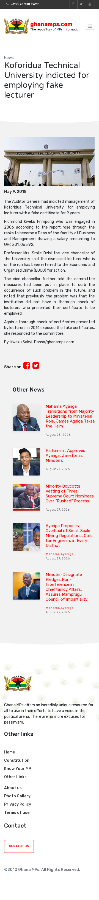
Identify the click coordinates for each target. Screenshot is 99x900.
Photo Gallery (17, 796)
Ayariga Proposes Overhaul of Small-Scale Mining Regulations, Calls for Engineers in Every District (69, 535)
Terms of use (16, 812)
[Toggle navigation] (90, 26)
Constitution (16, 760)
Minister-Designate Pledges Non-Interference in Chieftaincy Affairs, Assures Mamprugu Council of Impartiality (66, 587)
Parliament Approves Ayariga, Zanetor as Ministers (65, 455)
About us (13, 788)
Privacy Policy (17, 804)
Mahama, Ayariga (59, 554)
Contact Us (19, 846)
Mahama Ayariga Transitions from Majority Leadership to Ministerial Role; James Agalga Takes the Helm (70, 416)
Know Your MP (17, 768)
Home (9, 752)
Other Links (15, 777)
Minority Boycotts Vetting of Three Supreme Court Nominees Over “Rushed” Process (70, 494)
